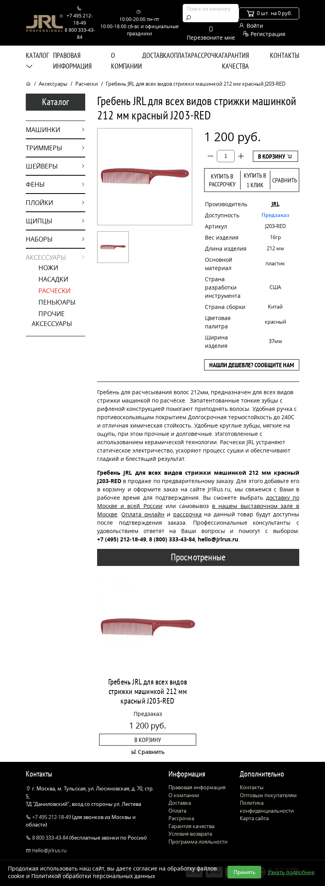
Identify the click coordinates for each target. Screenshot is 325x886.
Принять (244, 872)
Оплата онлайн (142, 514)
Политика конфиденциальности (267, 806)
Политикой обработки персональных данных (93, 876)
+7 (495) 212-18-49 (121, 539)
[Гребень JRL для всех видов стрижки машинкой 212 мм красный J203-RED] (113, 247)
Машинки (43, 129)
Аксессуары (53, 83)
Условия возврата (190, 833)
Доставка (156, 55)
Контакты (284, 55)
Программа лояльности (198, 841)
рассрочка (187, 514)
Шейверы (42, 166)
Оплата (180, 55)
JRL (275, 203)
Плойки (39, 202)
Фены (35, 184)
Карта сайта (254, 818)
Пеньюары (57, 302)
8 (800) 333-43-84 (172, 539)
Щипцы (39, 221)
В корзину (272, 156)
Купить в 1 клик (255, 180)
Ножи (48, 267)
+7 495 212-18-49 (51, 817)
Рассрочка (206, 55)
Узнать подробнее (291, 872)
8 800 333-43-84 (50, 837)
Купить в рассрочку (222, 180)
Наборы (39, 239)
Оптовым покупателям (268, 795)
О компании (126, 61)
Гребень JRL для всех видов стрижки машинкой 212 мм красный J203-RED (147, 691)
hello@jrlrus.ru (49, 850)
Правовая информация (72, 61)
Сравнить (284, 180)
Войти (254, 25)
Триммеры (44, 148)
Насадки (53, 279)
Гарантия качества (235, 61)
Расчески (86, 83)
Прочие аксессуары (52, 318)
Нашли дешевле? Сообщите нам (251, 365)
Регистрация (267, 34)
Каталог (37, 55)
